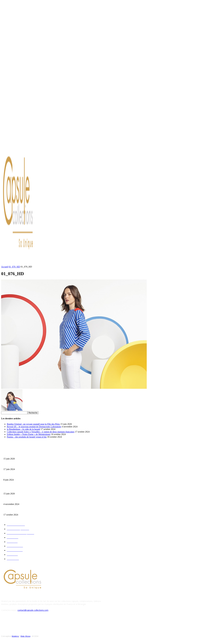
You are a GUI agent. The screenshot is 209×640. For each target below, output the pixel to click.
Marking (15, 636)
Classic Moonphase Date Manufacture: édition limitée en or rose (28, 475)
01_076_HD (14, 266)
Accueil (4, 266)
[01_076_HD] (74, 388)
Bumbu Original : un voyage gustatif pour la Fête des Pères (33, 424)
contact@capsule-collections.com (32, 610)
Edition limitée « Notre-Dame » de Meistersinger (28, 434)
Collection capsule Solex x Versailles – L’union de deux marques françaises (40, 432)
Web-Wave (25, 636)
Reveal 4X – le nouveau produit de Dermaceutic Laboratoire (34, 426)
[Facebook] (21, 146)
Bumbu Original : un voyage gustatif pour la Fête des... (24, 454)
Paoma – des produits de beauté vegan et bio (27, 437)
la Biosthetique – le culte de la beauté (23, 429)
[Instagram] (25, 146)
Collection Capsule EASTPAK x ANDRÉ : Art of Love (23, 465)
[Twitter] (28, 146)
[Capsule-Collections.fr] (27, 204)
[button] (136, 262)
